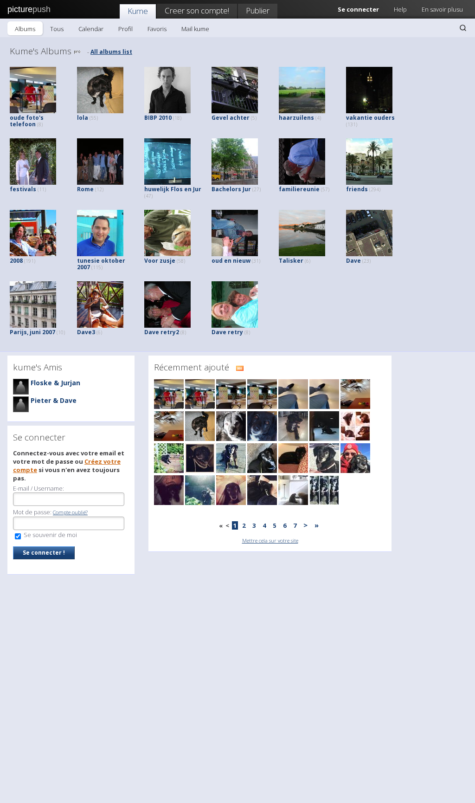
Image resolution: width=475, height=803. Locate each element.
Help (400, 9)
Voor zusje (164, 261)
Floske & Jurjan (55, 382)
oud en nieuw (236, 261)
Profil (125, 29)
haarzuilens (300, 118)
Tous (57, 29)
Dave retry (231, 332)
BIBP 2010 (162, 118)
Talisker (294, 261)
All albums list (111, 52)
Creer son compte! (197, 10)
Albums (25, 29)
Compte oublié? (70, 512)
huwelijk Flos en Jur (172, 192)
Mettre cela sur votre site (270, 540)
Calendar (90, 29)
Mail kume (195, 29)
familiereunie (304, 189)
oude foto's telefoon (27, 121)
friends (363, 189)
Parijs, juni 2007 (37, 332)
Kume (138, 11)
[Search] (463, 27)
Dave (358, 261)
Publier (258, 10)
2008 (22, 261)
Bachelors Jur (236, 189)
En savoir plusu (442, 9)
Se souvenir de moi (49, 535)
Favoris (157, 29)
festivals (28, 189)
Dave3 (89, 332)
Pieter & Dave (54, 400)
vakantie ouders (370, 121)
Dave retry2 (165, 332)
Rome (90, 189)
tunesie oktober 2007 (101, 264)
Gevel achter (234, 118)
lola (87, 118)
